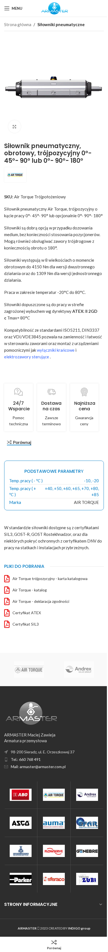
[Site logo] (54, 7)
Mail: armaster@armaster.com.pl (38, 766)
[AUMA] (53, 823)
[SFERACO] (53, 879)
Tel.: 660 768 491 (26, 759)
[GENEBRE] (87, 851)
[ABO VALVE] (20, 795)
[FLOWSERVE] (53, 851)
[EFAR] (87, 823)
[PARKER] (20, 879)
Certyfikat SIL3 (25, 624)
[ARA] (44, 669)
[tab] (54, 471)
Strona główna (17, 24)
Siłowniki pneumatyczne (61, 24)
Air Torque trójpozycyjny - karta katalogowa (50, 578)
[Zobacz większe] (14, 126)
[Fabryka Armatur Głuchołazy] (20, 851)
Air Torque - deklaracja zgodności (40, 601)
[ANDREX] (87, 795)
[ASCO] (20, 823)
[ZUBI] (87, 879)
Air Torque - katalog (29, 590)
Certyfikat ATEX (26, 612)
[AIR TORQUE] (53, 795)
